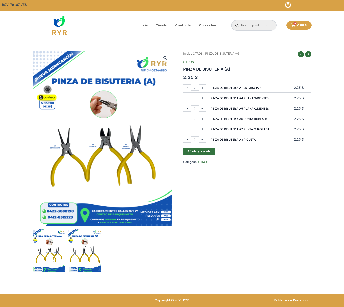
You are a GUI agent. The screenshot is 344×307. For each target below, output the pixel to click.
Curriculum (208, 25)
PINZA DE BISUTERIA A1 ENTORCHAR (236, 87)
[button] (165, 58)
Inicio (144, 25)
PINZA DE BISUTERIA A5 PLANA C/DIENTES (240, 108)
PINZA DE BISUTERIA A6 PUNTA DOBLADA (239, 119)
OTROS (198, 53)
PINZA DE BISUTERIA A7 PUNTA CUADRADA (240, 129)
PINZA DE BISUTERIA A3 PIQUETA (233, 139)
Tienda (161, 25)
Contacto (183, 25)
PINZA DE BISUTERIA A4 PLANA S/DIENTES (240, 98)
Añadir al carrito (199, 151)
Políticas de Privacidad (291, 300)
